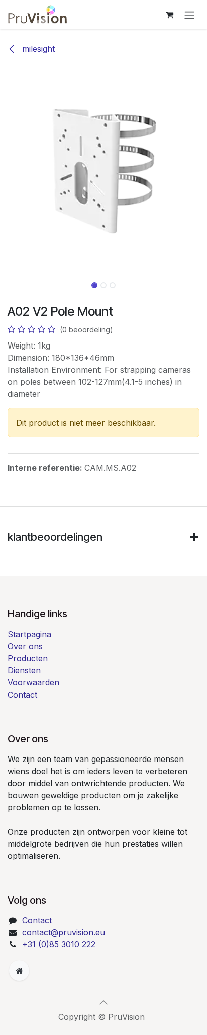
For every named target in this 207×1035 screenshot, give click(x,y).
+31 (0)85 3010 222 (58, 944)
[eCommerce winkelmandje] (169, 15)
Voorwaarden (33, 682)
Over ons (25, 646)
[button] (10, 170)
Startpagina (29, 634)
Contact (22, 694)
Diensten (24, 670)
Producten (28, 658)
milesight (37, 49)
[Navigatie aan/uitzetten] (189, 14)
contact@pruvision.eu (63, 932)
